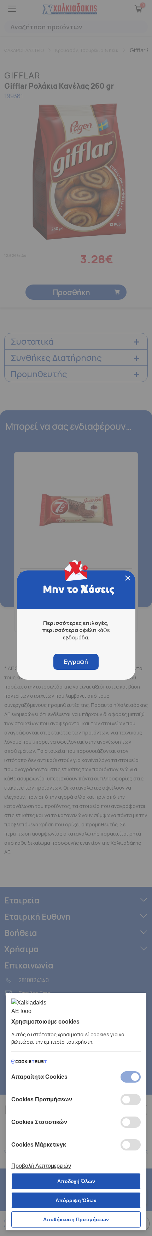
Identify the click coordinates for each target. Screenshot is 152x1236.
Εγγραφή (76, 662)
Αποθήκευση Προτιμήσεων (76, 1219)
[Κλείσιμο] (127, 578)
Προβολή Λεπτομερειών (41, 1166)
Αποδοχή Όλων (76, 1181)
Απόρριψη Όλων (76, 1200)
